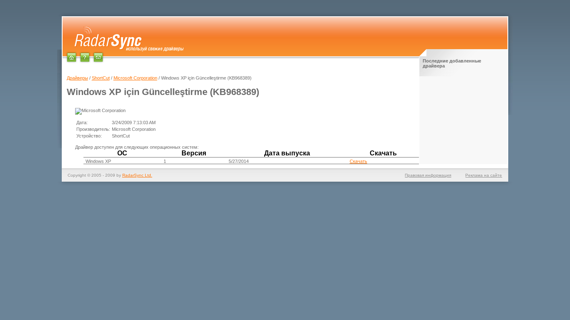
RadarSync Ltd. (137, 175)
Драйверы (77, 77)
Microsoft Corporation (135, 77)
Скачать (358, 161)
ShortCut (101, 77)
